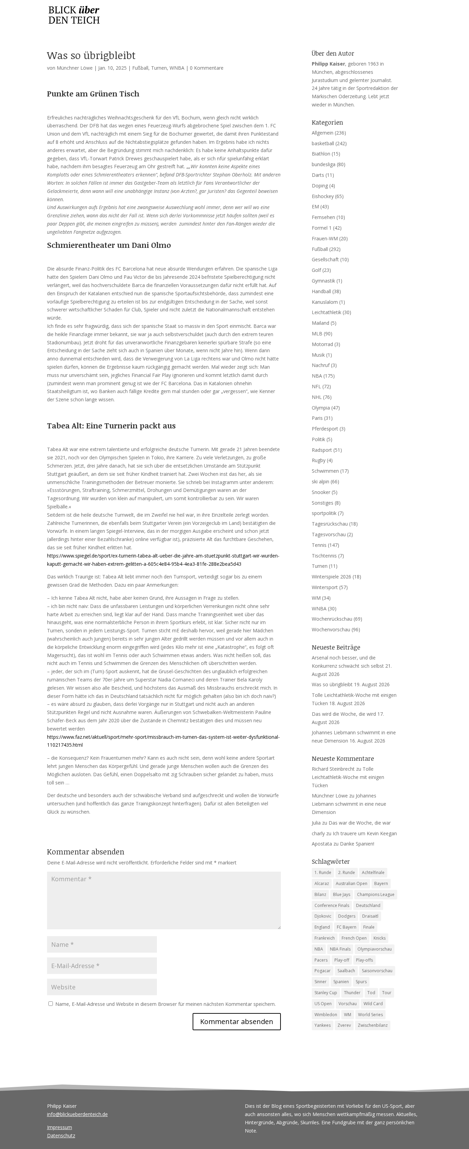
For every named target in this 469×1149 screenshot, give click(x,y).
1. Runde (322, 872)
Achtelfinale (373, 872)
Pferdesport (325, 428)
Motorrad (322, 344)
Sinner (320, 982)
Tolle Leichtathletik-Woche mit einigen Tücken (348, 777)
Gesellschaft (325, 259)
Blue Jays (341, 894)
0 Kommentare (207, 68)
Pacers (321, 960)
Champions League (375, 894)
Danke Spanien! (357, 843)
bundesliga (323, 164)
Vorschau (348, 1004)
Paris (317, 418)
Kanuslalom (325, 302)
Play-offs (364, 960)
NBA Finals (340, 949)
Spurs (361, 982)
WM (316, 598)
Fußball (140, 68)
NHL (317, 397)
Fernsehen (323, 217)
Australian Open (351, 883)
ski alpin (320, 481)
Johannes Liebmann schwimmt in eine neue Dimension (349, 803)
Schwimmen (325, 471)
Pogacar (322, 971)
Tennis (319, 545)
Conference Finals (331, 905)
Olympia (321, 407)
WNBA (177, 68)
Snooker (321, 492)
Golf (316, 270)
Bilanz (320, 894)
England (322, 927)
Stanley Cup (325, 993)
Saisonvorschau (377, 971)
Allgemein (322, 132)
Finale (369, 927)
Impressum (59, 1127)
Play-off (341, 960)
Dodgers (346, 916)
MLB (317, 333)
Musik (318, 355)
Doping (320, 185)
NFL (316, 386)
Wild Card (373, 1004)
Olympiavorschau (374, 949)
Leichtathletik (326, 312)
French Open (354, 938)
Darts (318, 175)
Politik (318, 439)
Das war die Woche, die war (360, 822)
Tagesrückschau (330, 523)
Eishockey (323, 196)
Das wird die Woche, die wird (344, 714)
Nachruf (321, 365)
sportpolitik (324, 513)
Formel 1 (322, 228)
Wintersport (325, 587)
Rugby (318, 460)
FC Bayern (346, 927)
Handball (321, 291)
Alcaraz (321, 883)
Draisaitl (370, 916)
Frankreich (324, 938)
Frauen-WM (325, 238)
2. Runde (346, 872)
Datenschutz (61, 1135)
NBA (317, 375)
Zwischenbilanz (373, 1025)
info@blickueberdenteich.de (77, 1114)
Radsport (322, 450)
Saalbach (346, 971)
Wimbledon (325, 1015)
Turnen (159, 68)
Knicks (380, 938)
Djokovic (322, 916)
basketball (323, 143)
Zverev (344, 1025)
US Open (323, 1004)
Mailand (320, 323)
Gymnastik (323, 280)
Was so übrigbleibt (332, 684)
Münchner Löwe (75, 68)
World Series (370, 1015)
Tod (371, 993)
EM (315, 206)
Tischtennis (324, 555)
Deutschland (368, 905)
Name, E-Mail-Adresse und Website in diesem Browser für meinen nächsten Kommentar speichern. (165, 1004)
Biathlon (321, 153)
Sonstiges (322, 502)
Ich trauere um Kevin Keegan (365, 833)
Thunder (352, 993)
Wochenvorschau (331, 629)
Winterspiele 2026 (331, 576)
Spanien (341, 982)
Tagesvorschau (329, 534)
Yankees (322, 1025)
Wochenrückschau (332, 619)
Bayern (381, 883)
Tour (386, 993)
